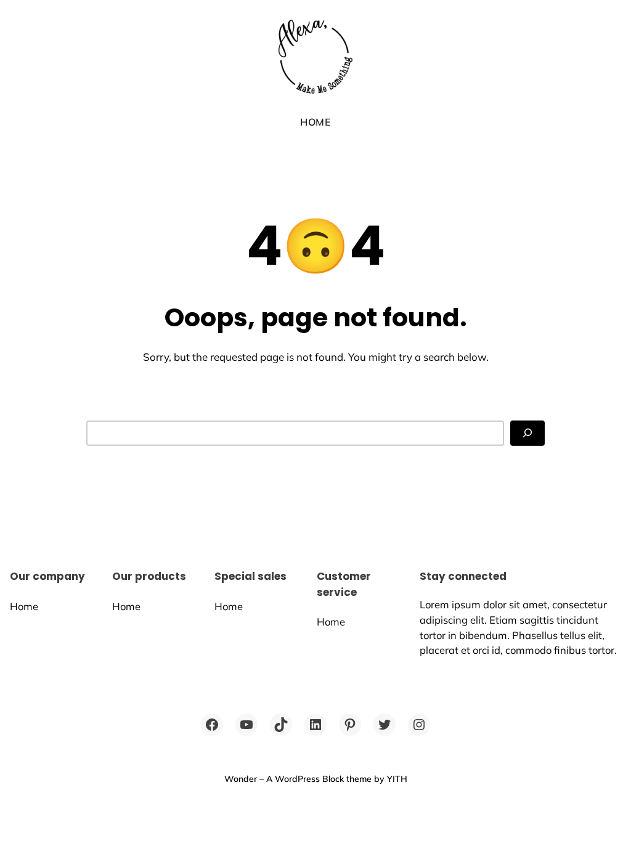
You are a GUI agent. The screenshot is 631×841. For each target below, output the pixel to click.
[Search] (527, 433)
